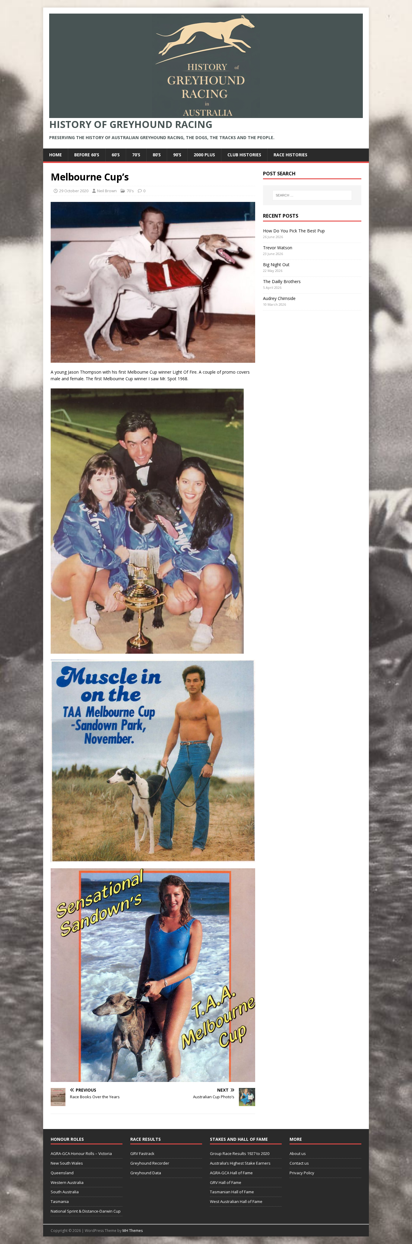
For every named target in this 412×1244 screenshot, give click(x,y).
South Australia (65, 1192)
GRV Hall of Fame (225, 1182)
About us (298, 1153)
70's (130, 190)
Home (55, 155)
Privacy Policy (302, 1172)
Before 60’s (86, 155)
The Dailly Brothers (282, 281)
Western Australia (67, 1182)
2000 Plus (204, 155)
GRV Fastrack (142, 1153)
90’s (177, 155)
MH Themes (132, 1230)
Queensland (62, 1172)
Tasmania (60, 1201)
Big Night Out (276, 264)
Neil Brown (107, 190)
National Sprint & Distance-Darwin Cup (86, 1211)
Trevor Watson (277, 247)
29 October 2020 (73, 190)
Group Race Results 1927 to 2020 (239, 1153)
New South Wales (67, 1163)
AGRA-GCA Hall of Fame (231, 1172)
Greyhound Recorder (149, 1163)
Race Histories (290, 155)
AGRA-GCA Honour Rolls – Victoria (81, 1153)
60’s (116, 155)
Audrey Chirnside (279, 298)
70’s (136, 155)
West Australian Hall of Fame (236, 1201)
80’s (157, 155)
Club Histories (244, 155)
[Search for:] (312, 195)
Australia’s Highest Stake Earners (240, 1163)
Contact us (299, 1163)
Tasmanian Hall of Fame (232, 1192)
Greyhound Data (145, 1172)
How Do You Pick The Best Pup (294, 231)
